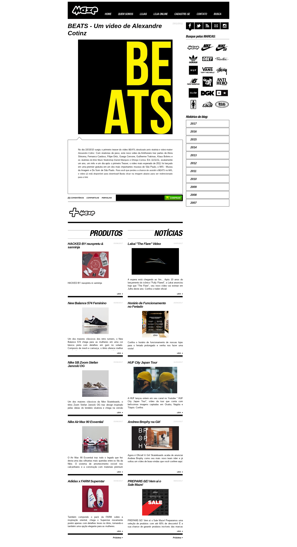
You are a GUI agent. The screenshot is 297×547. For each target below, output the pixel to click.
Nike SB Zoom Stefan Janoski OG (83, 364)
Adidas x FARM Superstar (86, 481)
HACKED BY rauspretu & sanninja (85, 245)
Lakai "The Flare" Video (144, 244)
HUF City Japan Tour (142, 362)
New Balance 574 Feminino (87, 303)
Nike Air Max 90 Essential (85, 422)
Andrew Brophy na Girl (144, 422)
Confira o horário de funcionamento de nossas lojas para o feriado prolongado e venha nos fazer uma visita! (155, 345)
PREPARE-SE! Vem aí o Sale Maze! (144, 482)
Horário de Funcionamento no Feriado (147, 304)
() (69, 198)
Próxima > (118, 538)
